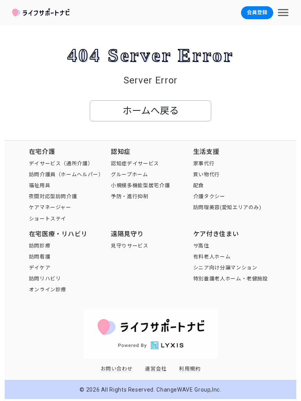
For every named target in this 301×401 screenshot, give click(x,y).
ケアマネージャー (50, 207)
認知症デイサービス (135, 163)
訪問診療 (40, 246)
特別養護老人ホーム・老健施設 (230, 279)
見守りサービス (129, 246)
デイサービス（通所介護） (61, 163)
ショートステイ (47, 219)
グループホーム (129, 174)
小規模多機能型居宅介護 (140, 185)
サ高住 (201, 246)
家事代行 (204, 163)
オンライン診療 (47, 290)
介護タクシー (209, 196)
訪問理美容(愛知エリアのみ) (227, 207)
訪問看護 (40, 257)
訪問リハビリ (45, 279)
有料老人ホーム (211, 257)
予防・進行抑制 (129, 196)
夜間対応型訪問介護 (53, 196)
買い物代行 (206, 174)
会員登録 (257, 12)
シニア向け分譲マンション (225, 268)
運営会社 (156, 369)
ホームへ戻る (151, 110)
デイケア (40, 268)
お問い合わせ (117, 369)
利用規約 (190, 369)
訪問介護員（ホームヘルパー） (66, 174)
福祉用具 (40, 185)
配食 (198, 185)
